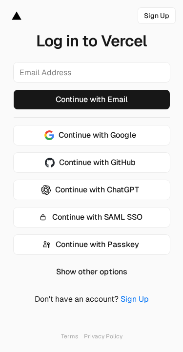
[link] (156, 15)
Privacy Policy (103, 336)
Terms (69, 336)
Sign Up (135, 299)
